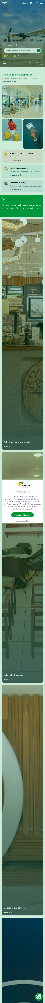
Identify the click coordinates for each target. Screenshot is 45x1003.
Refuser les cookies (22, 521)
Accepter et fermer (22, 515)
